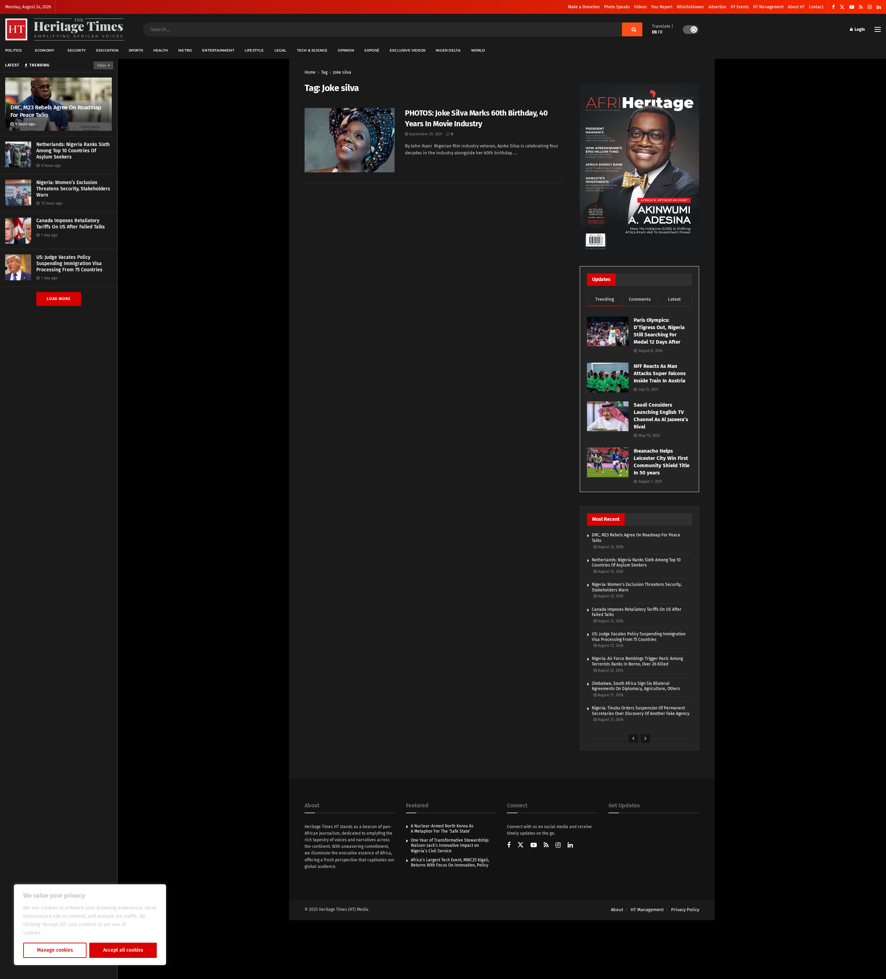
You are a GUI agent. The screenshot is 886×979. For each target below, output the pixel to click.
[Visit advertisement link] (639, 167)
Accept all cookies (123, 950)
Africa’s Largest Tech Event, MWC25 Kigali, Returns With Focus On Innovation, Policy (450, 863)
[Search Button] (632, 29)
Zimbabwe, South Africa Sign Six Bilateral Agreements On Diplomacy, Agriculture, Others (636, 686)
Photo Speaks (617, 6)
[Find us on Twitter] (842, 7)
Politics (13, 50)
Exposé (371, 50)
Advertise (717, 6)
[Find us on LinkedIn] (879, 7)
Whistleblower (690, 6)
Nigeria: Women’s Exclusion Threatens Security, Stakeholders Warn (73, 189)
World (478, 50)
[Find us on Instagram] (870, 7)
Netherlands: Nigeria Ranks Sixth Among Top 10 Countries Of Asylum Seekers (73, 151)
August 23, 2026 (610, 547)
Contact (816, 6)
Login (859, 29)
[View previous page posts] (633, 738)
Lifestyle (254, 50)
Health (160, 50)
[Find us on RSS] (861, 7)
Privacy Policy (685, 909)
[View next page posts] (645, 738)
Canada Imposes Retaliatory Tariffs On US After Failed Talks (70, 224)
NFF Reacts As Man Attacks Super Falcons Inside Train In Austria (660, 373)
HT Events (740, 6)
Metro (185, 50)
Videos (640, 6)
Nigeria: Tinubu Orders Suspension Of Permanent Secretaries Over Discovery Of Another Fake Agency (640, 711)
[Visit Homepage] (64, 29)
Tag (324, 72)
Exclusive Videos (407, 50)
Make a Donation (584, 6)
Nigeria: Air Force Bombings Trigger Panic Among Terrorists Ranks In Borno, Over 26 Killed (637, 661)
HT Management (768, 6)
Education (107, 50)
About (617, 909)
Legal (280, 50)
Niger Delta (448, 50)
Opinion (346, 50)
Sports (136, 50)
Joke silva (342, 72)
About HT (796, 6)
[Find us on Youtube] (851, 7)
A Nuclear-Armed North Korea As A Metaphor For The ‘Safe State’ (442, 829)
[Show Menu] (878, 29)
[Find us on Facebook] (833, 7)
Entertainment (218, 50)
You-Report (661, 6)
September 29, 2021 (425, 134)
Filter (101, 65)
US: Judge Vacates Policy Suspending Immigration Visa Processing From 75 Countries (69, 263)
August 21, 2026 (610, 695)
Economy (44, 50)
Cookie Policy (57, 933)
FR (660, 32)
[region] (90, 924)
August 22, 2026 (610, 621)
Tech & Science (312, 50)
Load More (59, 299)
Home (310, 72)
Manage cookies (55, 950)
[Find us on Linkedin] (570, 845)
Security (76, 50)
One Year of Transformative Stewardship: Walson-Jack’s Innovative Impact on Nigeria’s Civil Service (450, 845)
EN (654, 32)
